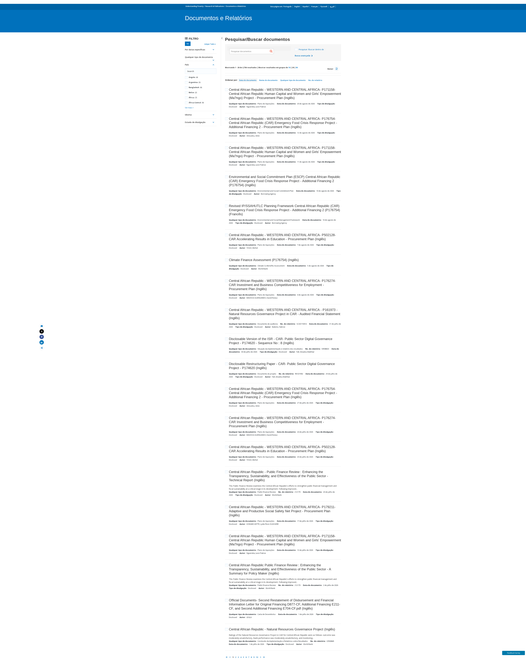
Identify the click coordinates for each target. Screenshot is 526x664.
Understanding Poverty (194, 6)
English (297, 6)
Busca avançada (303, 55)
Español (306, 6)
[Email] (42, 326)
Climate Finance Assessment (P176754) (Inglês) (264, 260)
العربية (332, 6)
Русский (324, 6)
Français (314, 6)
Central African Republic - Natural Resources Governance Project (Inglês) (282, 629)
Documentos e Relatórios (236, 6)
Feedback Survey (513, 653)
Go (188, 44)
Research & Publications (214, 6)
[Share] (42, 337)
